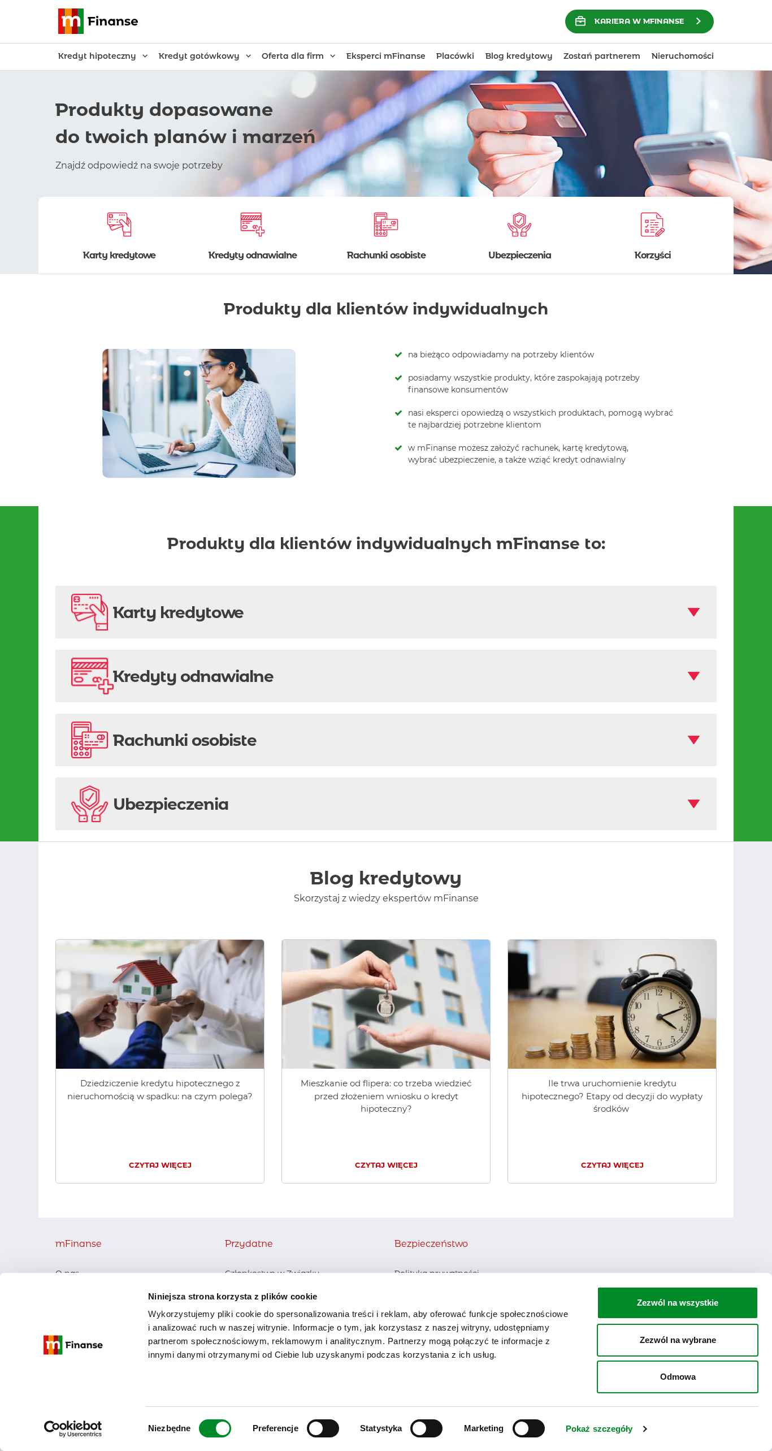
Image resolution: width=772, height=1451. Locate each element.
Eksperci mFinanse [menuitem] (386, 56)
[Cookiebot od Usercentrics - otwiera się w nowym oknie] (73, 1428)
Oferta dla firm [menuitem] (293, 56)
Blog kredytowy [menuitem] (519, 56)
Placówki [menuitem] (455, 56)
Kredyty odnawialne (193, 676)
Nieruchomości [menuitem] (683, 56)
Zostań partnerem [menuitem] (601, 56)
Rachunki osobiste (185, 740)
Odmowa (678, 1376)
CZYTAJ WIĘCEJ (160, 1164)
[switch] (323, 1428)
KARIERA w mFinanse (639, 20)
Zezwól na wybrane (678, 1340)
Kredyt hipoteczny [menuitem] (97, 56)
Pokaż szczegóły (599, 1428)
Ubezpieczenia (170, 804)
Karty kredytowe (178, 612)
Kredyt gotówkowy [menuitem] (199, 56)
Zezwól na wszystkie (677, 1302)
